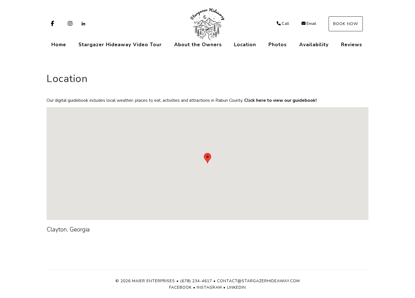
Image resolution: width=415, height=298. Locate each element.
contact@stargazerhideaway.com (258, 281)
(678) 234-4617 (196, 281)
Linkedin (236, 287)
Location (245, 44)
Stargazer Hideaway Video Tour (120, 44)
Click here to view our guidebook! (280, 100)
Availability (314, 44)
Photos (277, 44)
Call (285, 23)
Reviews (351, 44)
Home (58, 44)
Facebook (180, 287)
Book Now (345, 24)
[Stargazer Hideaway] (207, 24)
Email (311, 23)
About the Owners (198, 44)
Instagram (209, 287)
